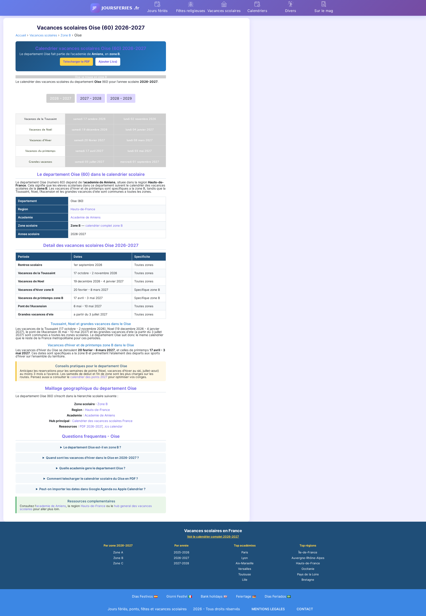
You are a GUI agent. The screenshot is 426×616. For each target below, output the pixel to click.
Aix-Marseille (245, 563)
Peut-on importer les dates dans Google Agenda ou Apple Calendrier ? (92, 489)
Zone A (118, 552)
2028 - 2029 (121, 98)
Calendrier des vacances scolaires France (102, 421)
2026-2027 (181, 558)
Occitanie (308, 568)
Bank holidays (212, 596)
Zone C (118, 563)
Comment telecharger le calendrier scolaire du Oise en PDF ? (92, 478)
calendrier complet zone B (104, 225)
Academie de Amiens (86, 217)
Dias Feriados (275, 596)
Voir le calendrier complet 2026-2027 (213, 536)
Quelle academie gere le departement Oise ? (92, 468)
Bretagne (308, 579)
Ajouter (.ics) (108, 61)
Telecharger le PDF (76, 61)
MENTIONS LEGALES (268, 609)
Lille (244, 579)
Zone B (102, 404)
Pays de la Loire (308, 574)
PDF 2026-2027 (91, 426)
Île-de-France (307, 552)
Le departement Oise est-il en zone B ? (92, 447)
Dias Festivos (142, 596)
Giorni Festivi (176, 596)
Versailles (244, 568)
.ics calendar (113, 426)
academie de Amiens (51, 506)
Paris (244, 552)
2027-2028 (181, 563)
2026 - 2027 (60, 98)
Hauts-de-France (83, 209)
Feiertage (243, 596)
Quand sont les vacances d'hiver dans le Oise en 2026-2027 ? (92, 458)
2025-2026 (181, 552)
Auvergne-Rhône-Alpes (308, 558)
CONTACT (305, 609)
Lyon (244, 558)
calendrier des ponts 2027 (88, 377)
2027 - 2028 (90, 98)
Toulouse (244, 574)
